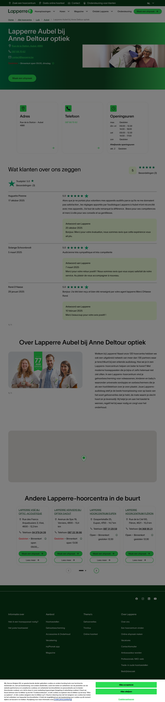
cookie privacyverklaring (62, 699)
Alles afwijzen (126, 692)
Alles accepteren (126, 685)
